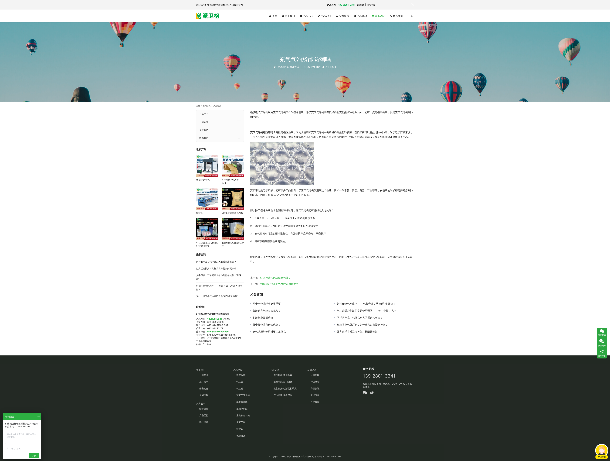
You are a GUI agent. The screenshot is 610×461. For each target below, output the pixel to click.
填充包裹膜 (241, 402)
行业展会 (315, 381)
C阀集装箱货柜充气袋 (232, 212)
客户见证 (203, 422)
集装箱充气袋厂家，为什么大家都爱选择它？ (362, 324)
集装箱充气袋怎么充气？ (267, 310)
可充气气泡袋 (243, 395)
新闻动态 (379, 15)
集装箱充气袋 (243, 415)
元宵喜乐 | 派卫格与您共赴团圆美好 (357, 331)
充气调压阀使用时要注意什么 (269, 331)
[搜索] (412, 15)
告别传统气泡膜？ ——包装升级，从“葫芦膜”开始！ (366, 303)
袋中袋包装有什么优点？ (267, 324)
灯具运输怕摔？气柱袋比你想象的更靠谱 (216, 268)
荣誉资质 (203, 408)
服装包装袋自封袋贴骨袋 (233, 244)
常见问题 (315, 395)
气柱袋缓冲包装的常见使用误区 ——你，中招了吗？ (366, 310)
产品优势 (203, 415)
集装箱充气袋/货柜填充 (285, 388)
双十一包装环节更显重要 (267, 303)
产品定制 (325, 15)
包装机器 (240, 435)
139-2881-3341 (346, 4)
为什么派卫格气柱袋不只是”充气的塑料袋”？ (218, 296)
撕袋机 (199, 212)
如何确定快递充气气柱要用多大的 (279, 284)
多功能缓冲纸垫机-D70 (231, 181)
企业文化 (203, 388)
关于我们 (289, 15)
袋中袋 (239, 428)
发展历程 (203, 395)
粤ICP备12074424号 (332, 456)
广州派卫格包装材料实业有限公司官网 (224, 4)
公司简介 (203, 375)
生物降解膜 (241, 408)
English (360, 4)
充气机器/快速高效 (283, 375)
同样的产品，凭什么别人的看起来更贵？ (360, 317)
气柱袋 (239, 381)
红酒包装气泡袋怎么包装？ (275, 277)
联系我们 (397, 15)
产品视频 (361, 15)
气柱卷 (239, 388)
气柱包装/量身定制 (283, 395)
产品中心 (307, 15)
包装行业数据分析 (263, 317)
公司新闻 (203, 122)
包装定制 (274, 369)
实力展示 (343, 15)
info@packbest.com (218, 331)
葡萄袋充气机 (203, 179)
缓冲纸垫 (240, 375)
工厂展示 (203, 381)
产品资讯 (283, 66)
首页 (274, 15)
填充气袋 (240, 422)
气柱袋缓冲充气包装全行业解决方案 (207, 244)
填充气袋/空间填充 (283, 381)
